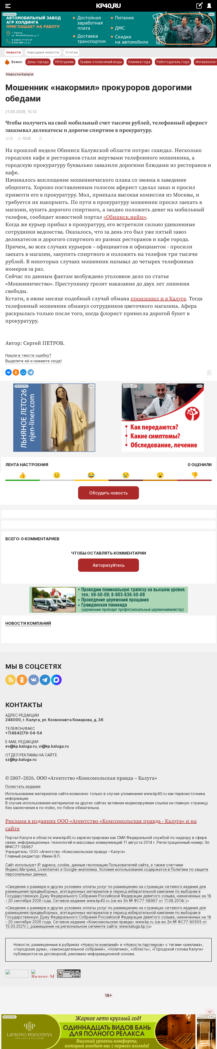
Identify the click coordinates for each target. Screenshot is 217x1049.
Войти (209, 6)
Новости (13, 52)
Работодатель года (173, 62)
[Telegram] (31, 372)
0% (22, 475)
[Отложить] (40, 138)
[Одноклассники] (16, 372)
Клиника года (139, 62)
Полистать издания (22, 786)
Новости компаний (28, 623)
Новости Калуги (19, 74)
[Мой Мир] (23, 372)
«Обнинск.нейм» (124, 217)
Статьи (71, 52)
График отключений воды (101, 62)
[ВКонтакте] (8, 372)
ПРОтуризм (64, 62)
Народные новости (43, 52)
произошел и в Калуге (158, 299)
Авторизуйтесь (109, 565)
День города (38, 62)
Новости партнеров (143, 944)
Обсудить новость (108, 493)
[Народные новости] (199, 5)
